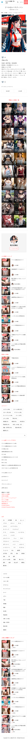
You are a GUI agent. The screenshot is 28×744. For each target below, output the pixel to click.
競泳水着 (18, 427)
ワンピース (5, 550)
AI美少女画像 (5, 496)
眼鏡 (15, 559)
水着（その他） (17, 424)
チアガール (17, 412)
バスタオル (12, 532)
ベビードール (16, 541)
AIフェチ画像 (5, 499)
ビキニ (6, 418)
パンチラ (13, 535)
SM (16, 520)
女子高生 (5, 553)
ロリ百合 (4, 448)
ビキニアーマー (6, 538)
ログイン (21, 2)
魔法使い (5, 565)
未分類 (22, 421)
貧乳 (4, 562)
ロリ (3, 454)
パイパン (5, 535)
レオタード (21, 544)
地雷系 (18, 550)
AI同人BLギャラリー (7, 501)
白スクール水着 (6, 559)
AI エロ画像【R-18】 (10, 2)
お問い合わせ (5, 487)
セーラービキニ (14, 526)
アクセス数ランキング (7, 472)
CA (3, 520)
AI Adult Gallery (5, 505)
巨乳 (12, 553)
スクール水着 (17, 409)
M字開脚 (10, 520)
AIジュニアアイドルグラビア (9, 498)
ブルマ (21, 538)
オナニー (13, 523)
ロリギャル (21, 547)
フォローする (15, 248)
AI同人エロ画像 (6, 494)
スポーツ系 (7, 412)
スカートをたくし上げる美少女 (9, 468)
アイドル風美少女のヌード (8, 443)
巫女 (17, 553)
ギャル (19, 523)
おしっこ (22, 520)
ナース (4, 532)
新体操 (22, 553)
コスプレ (16, 9)
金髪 (10, 562)
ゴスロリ (5, 526)
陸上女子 (16, 562)
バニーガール (21, 532)
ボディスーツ (6, 544)
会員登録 (26, 2)
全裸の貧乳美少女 (6, 451)
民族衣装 (6, 424)
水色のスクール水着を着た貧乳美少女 (10, 465)
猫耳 (14, 556)
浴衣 (4, 556)
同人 (13, 550)
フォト (15, 538)
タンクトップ (6, 529)
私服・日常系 (7, 427)
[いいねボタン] (3, 57)
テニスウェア (16, 529)
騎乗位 (22, 562)
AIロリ (3, 459)
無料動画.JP (5, 503)
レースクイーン (10, 86)
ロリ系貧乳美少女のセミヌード (9, 457)
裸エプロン (21, 559)
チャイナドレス (7, 415)
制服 (14, 421)
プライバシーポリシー (7, 484)
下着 (14, 418)
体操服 (5, 421)
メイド (14, 544)
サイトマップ (5, 480)
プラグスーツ (6, 541)
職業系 (5, 430)
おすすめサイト (5, 476)
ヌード (18, 415)
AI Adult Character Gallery (8, 507)
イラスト (4, 86)
